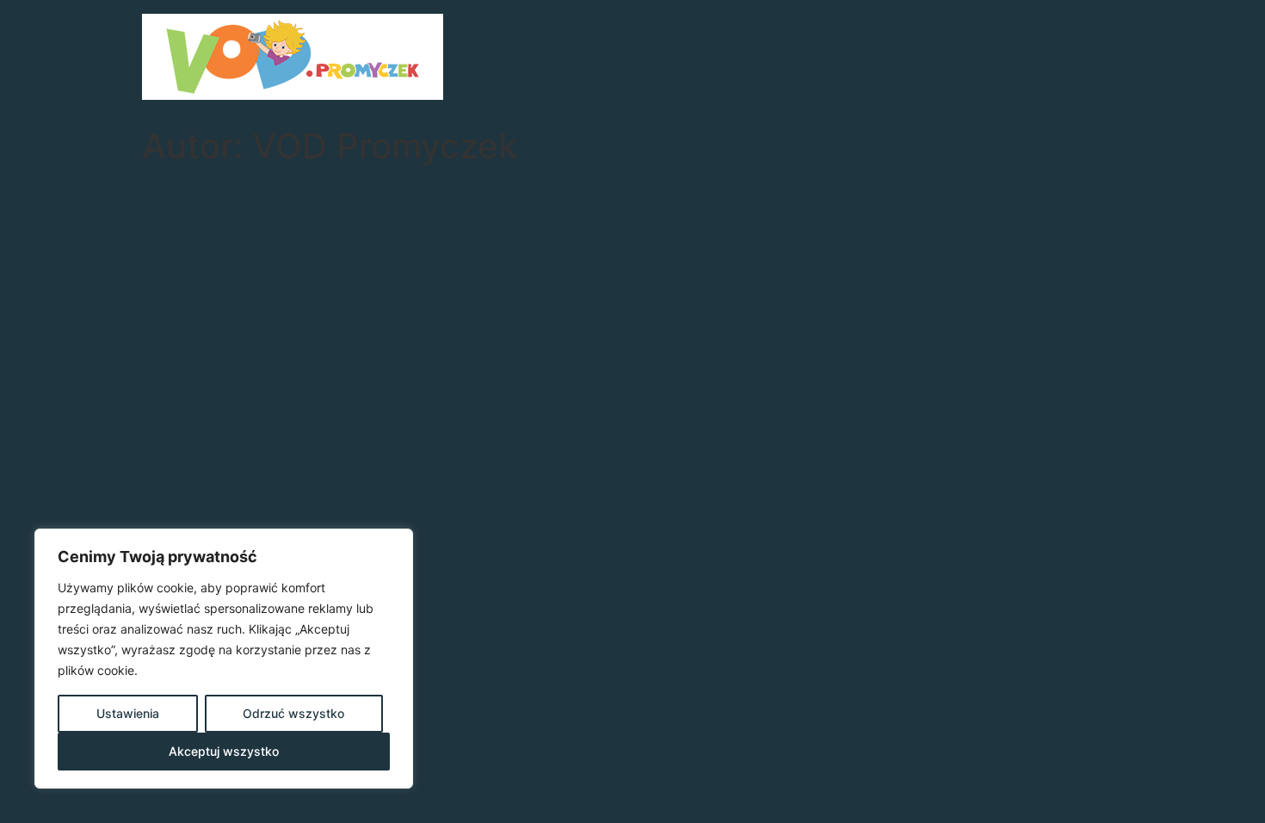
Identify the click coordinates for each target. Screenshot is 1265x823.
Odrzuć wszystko (293, 713)
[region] (223, 659)
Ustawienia (127, 713)
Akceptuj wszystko (224, 751)
